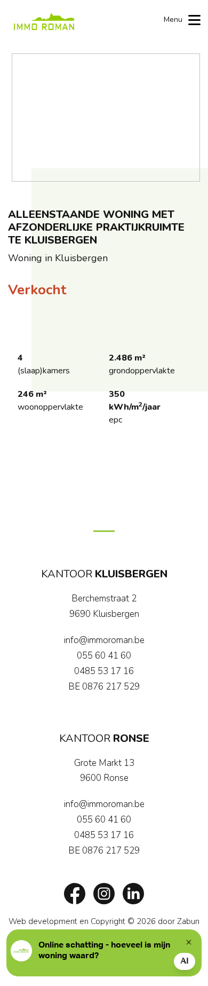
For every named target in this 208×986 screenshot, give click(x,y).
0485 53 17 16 (104, 671)
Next (186, 117)
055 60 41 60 (104, 655)
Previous (25, 117)
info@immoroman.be (104, 640)
